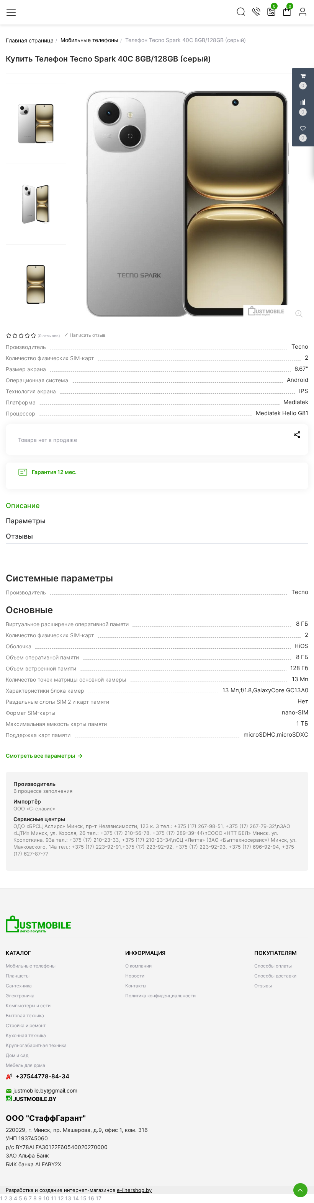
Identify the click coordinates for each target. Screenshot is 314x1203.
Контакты (135, 986)
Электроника (20, 995)
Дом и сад (17, 1055)
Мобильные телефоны (31, 966)
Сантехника (19, 986)
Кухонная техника (26, 1035)
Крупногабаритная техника (36, 1045)
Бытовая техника (25, 1015)
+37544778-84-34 (42, 1076)
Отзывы (263, 986)
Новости (134, 976)
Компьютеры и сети (28, 1005)
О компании (138, 966)
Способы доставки (275, 976)
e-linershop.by (134, 1190)
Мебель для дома (25, 1065)
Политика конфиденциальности (160, 995)
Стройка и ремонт (26, 1025)
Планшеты (17, 976)
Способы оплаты (273, 966)
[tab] (157, 505)
